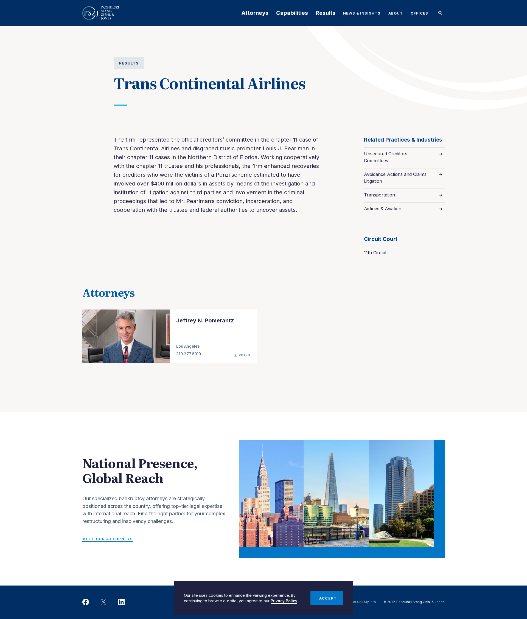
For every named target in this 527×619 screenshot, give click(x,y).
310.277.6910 (188, 353)
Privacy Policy (284, 600)
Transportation (379, 195)
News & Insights (362, 13)
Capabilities (292, 13)
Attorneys (254, 13)
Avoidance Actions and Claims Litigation (395, 177)
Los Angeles (188, 346)
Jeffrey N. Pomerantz (205, 320)
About (395, 13)
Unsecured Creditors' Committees (386, 157)
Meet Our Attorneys (107, 539)
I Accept (326, 598)
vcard (244, 355)
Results (325, 13)
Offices (419, 13)
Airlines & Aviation (382, 208)
